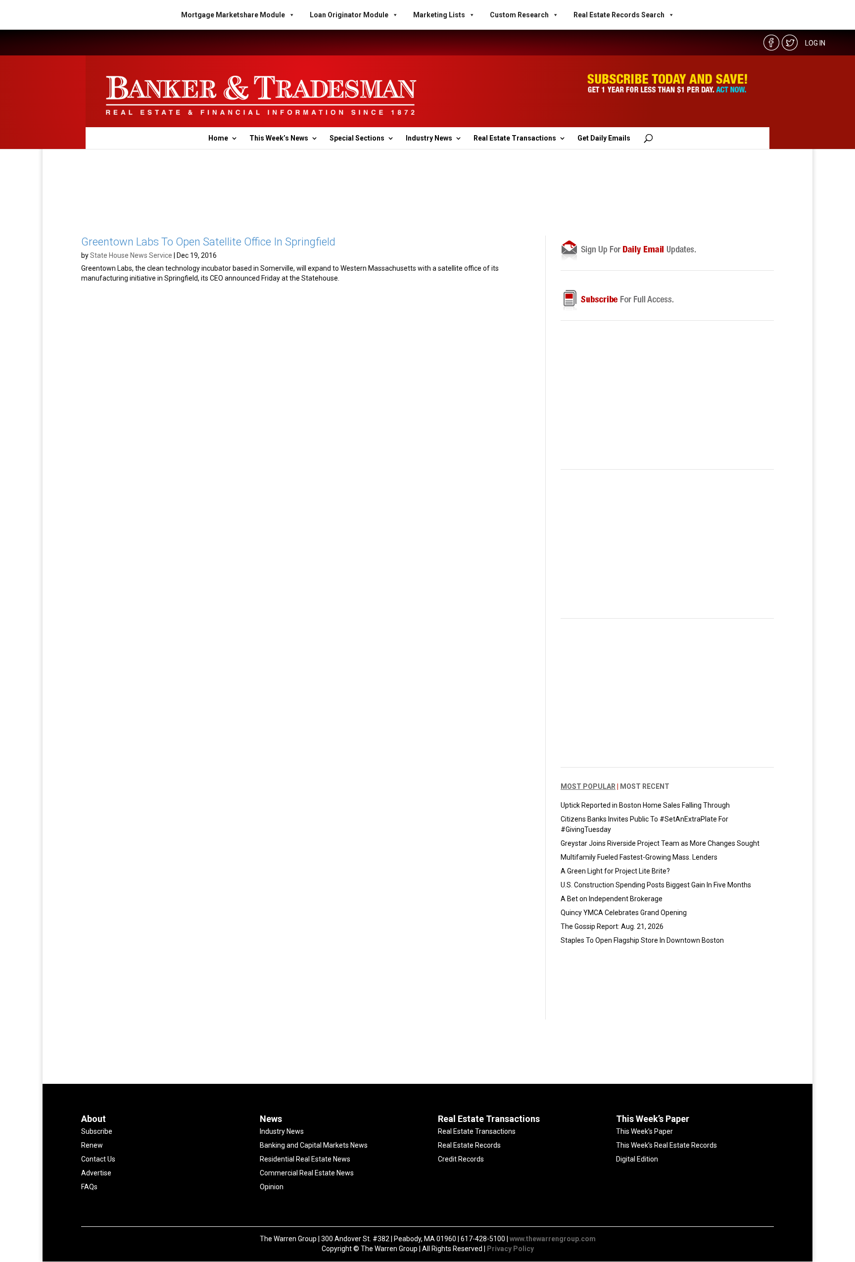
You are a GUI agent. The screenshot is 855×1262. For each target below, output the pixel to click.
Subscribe (96, 1131)
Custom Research (519, 15)
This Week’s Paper (644, 1131)
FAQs (89, 1187)
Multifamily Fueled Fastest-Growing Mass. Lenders (639, 857)
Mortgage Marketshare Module (233, 15)
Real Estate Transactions (515, 138)
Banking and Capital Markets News (314, 1145)
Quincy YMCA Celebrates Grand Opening (624, 913)
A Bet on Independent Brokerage (612, 899)
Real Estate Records (469, 1145)
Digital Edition (637, 1159)
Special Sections (357, 138)
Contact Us (98, 1159)
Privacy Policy (510, 1249)
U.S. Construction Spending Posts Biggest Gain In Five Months (656, 885)
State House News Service (131, 255)
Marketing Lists (439, 15)
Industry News (429, 138)
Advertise (96, 1173)
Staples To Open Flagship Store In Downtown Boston (642, 940)
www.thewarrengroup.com (553, 1239)
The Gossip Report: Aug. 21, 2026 (612, 926)
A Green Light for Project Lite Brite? (615, 871)
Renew (92, 1145)
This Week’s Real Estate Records (666, 1145)
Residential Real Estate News (305, 1159)
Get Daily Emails (603, 138)
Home (218, 138)
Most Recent (644, 786)
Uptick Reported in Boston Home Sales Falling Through (645, 805)
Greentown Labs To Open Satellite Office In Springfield (208, 242)
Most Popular (588, 786)
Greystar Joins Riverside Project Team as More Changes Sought (660, 843)
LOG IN (815, 43)
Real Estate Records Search (619, 15)
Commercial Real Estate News (307, 1173)
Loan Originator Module (349, 15)
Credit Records (461, 1159)
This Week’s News (278, 138)
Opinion (272, 1187)
